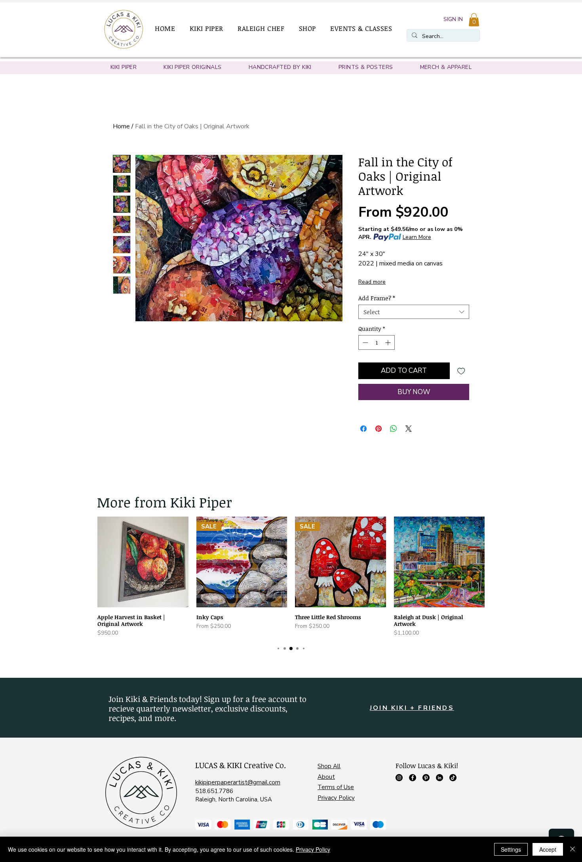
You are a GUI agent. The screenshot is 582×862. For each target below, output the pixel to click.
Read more (372, 282)
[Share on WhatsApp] (393, 428)
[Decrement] (364, 342)
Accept (547, 849)
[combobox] (413, 312)
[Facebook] (412, 777)
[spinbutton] (376, 342)
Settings (511, 849)
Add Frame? (376, 297)
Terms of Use (336, 787)
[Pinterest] (426, 777)
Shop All (329, 766)
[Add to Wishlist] (461, 370)
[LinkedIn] (439, 777)
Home (121, 126)
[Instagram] (399, 777)
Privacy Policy (336, 798)
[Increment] (389, 342)
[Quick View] (142, 562)
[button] (210, 28)
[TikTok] (452, 777)
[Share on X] (408, 428)
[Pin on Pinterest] (378, 428)
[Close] (572, 849)
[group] (291, 577)
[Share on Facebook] (363, 428)
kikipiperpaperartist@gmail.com (237, 782)
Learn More (417, 237)
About (326, 777)
